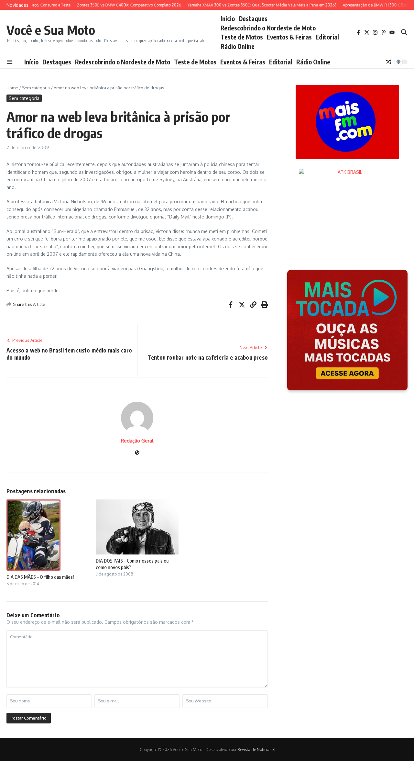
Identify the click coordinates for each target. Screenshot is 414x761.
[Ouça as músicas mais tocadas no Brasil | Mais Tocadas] (347, 330)
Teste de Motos (242, 37)
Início (228, 18)
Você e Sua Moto (50, 30)
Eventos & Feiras (289, 37)
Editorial (327, 37)
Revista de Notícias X (256, 749)
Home (12, 87)
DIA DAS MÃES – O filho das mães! (40, 577)
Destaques (253, 18)
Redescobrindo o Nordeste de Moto (268, 28)
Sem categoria (36, 87)
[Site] (137, 453)
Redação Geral (137, 441)
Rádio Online (238, 46)
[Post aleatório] (388, 61)
